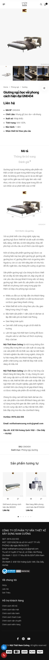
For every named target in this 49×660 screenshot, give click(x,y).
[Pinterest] (23, 638)
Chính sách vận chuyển (11, 621)
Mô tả (24, 151)
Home (5, 87)
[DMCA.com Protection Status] (23, 571)
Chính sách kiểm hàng (11, 624)
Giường (24, 87)
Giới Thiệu (6, 593)
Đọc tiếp (18, 499)
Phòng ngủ (15, 87)
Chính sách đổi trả (9, 606)
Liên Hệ (5, 589)
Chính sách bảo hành (11, 613)
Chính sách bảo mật (10, 609)
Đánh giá (24, 162)
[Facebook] (18, 638)
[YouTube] (28, 638)
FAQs (4, 585)
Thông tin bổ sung (25, 156)
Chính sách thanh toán (11, 617)
